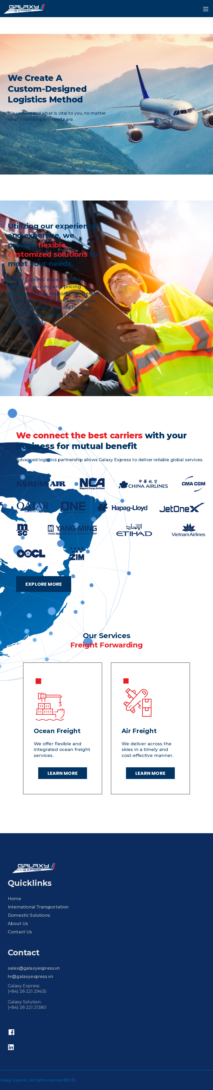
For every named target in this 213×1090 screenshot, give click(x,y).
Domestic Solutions (29, 915)
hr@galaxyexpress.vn (30, 976)
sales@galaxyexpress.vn (34, 968)
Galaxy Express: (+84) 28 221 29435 (27, 988)
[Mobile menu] (205, 9)
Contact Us (20, 931)
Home (14, 898)
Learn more (63, 773)
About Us (18, 923)
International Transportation (38, 907)
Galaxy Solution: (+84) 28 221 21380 (27, 1004)
